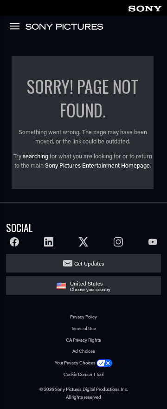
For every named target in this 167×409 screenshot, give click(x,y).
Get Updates (89, 263)
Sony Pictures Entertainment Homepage (97, 165)
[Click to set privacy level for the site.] (104, 363)
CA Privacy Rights (83, 340)
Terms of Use (83, 328)
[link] (144, 7)
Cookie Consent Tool (83, 374)
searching (35, 156)
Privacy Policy (83, 317)
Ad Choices (83, 351)
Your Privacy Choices (75, 363)
